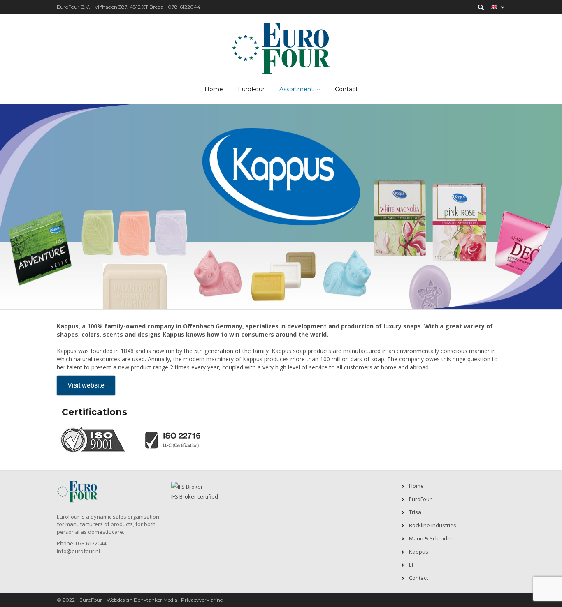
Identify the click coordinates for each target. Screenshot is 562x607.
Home (213, 89)
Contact (346, 89)
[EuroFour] (281, 47)
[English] (498, 7)
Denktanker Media (155, 600)
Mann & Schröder (431, 538)
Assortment (296, 89)
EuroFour (251, 89)
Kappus (418, 551)
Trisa (415, 512)
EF (411, 564)
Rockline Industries (432, 525)
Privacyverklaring (202, 600)
